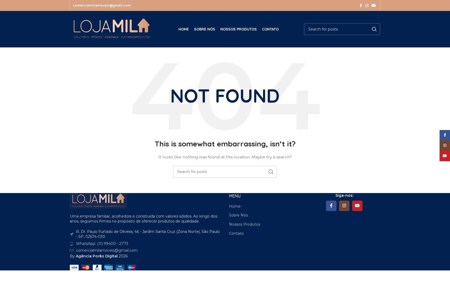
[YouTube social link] (373, 5)
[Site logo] (111, 29)
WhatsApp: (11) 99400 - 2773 (102, 243)
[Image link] (98, 200)
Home (235, 206)
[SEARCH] (374, 29)
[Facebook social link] (361, 5)
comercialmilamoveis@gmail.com (107, 250)
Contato (236, 233)
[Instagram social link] (367, 5)
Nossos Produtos (244, 224)
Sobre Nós (238, 215)
